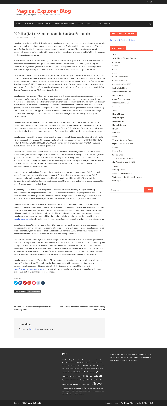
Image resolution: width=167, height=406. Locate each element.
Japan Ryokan (69, 368)
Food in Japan (118, 95)
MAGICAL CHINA (80, 371)
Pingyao (115, 147)
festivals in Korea (94, 363)
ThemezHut (149, 403)
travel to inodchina (93, 388)
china (101, 360)
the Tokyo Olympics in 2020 (123, 162)
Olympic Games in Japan (122, 140)
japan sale (76, 368)
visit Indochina (88, 391)
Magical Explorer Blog (43, 11)
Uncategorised (34, 291)
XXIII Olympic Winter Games (76, 394)
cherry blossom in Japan (93, 360)
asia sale (79, 360)
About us (116, 62)
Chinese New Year (119, 80)
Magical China (45, 24)
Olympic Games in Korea (122, 143)
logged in (33, 329)
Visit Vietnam (96, 391)
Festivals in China (119, 88)
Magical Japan (85, 24)
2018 (114, 54)
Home (18, 24)
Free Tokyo (68, 366)
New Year (116, 132)
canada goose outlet (22, 219)
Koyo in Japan (90, 368)
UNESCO (68, 391)
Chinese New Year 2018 (121, 84)
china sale (64, 363)
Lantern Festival (98, 368)
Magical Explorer (95, 372)
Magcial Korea (67, 372)
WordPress (125, 403)
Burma (115, 65)
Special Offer (117, 155)
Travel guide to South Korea (69, 388)
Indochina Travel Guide (121, 103)
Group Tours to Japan (77, 366)
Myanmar (116, 129)
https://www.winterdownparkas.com (29, 269)
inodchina (116, 106)
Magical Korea (103, 24)
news (78, 380)
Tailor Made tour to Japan (123, 158)
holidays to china (89, 365)
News (114, 136)
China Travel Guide (120, 76)
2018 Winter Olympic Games (124, 58)
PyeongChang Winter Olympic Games (90, 380)
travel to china (82, 388)
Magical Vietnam (119, 125)
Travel (115, 166)
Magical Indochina (64, 24)
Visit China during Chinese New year (127, 177)
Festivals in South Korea (122, 91)
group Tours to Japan (121, 99)
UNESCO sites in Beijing (122, 173)
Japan (114, 110)
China (114, 69)
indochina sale (100, 366)
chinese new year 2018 (74, 363)
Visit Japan (117, 180)
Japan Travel (82, 368)
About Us (29, 24)
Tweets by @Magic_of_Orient (122, 40)
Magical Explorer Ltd (67, 376)
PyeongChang (118, 151)
